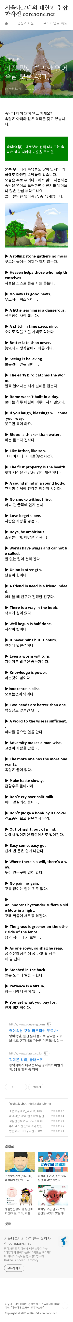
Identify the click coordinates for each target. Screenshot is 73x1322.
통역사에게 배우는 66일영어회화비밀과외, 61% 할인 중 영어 (36, 1066)
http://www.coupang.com (27, 1024)
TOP (65, 1306)
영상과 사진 (26, 23)
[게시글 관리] (22, 1087)
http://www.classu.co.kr (25, 1053)
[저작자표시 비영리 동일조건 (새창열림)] (49, 1087)
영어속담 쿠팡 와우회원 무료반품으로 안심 (36, 1030)
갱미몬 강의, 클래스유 (26, 1059)
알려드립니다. (18, 1104)
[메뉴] (65, 8)
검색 (56, 8)
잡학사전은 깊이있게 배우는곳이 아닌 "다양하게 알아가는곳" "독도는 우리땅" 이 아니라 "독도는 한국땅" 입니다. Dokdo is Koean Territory (27, 1254)
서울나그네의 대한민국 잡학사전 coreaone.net (36, 8)
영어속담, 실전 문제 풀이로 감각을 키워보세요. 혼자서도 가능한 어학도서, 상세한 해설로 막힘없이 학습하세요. (36, 1037)
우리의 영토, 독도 (55, 23)
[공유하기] (17, 1087)
